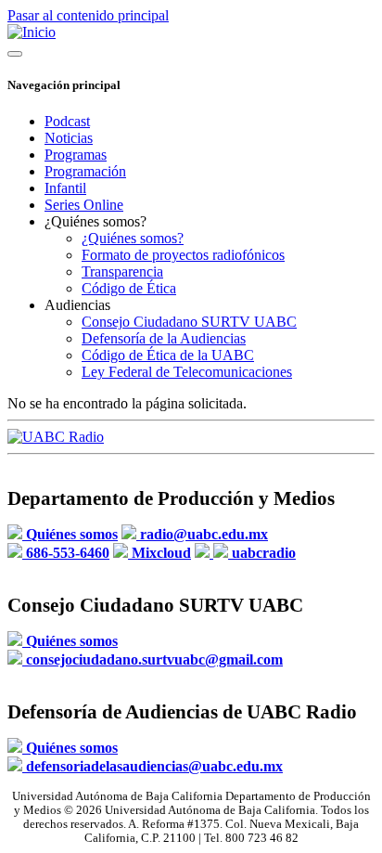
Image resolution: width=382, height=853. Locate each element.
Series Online (84, 205)
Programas (76, 154)
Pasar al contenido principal (88, 15)
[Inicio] (31, 32)
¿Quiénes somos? (133, 238)
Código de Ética (129, 288)
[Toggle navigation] (14, 54)
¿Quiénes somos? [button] (95, 221)
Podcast (67, 121)
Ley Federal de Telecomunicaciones (187, 372)
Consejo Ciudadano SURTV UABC (189, 322)
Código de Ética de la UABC (168, 355)
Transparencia (122, 271)
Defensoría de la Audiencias (164, 338)
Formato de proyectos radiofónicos (183, 255)
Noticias (69, 138)
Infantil (65, 188)
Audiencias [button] (77, 305)
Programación (85, 171)
